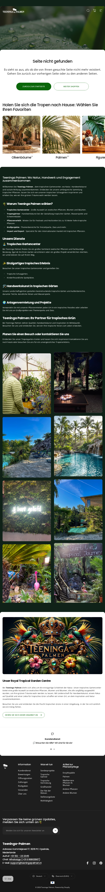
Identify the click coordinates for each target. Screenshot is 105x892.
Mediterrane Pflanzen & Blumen (68, 782)
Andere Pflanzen (70, 789)
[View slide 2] (54, 749)
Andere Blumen (70, 793)
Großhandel (45, 787)
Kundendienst (24, 770)
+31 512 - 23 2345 (19, 856)
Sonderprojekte (47, 770)
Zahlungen (23, 782)
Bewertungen (24, 774)
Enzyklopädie (69, 773)
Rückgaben (23, 786)
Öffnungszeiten (25, 778)
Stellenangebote (47, 797)
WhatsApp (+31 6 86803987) (24, 859)
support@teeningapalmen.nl (25, 862)
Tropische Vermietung (45, 781)
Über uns (22, 794)
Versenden (23, 790)
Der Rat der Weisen (45, 791)
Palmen (66, 776)
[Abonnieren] (55, 830)
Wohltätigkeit (46, 800)
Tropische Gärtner (44, 775)
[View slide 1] (50, 749)
